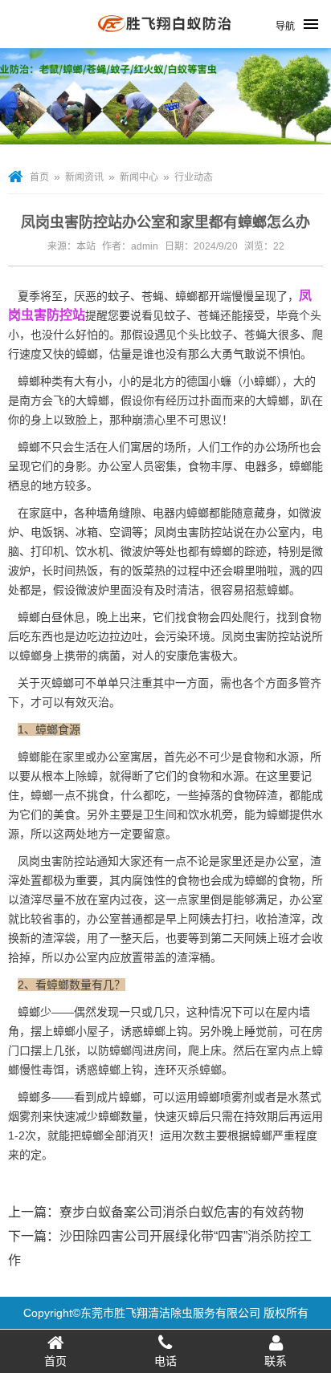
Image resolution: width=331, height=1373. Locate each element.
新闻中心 (139, 177)
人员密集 (154, 466)
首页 (39, 177)
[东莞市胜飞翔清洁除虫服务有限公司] (165, 41)
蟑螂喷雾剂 (226, 1097)
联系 (275, 1361)
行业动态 (193, 177)
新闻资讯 (84, 177)
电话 (165, 1361)
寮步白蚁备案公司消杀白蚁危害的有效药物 (181, 1212)
